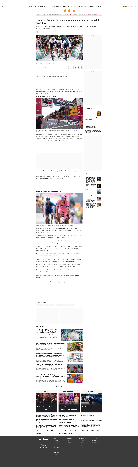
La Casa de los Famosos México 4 (74, 14)
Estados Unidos (43, 6)
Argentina (37, 6)
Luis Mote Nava (44, 31)
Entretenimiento (92, 6)
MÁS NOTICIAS (59, 386)
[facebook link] (41, 445)
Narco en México (99, 6)
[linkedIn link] (46, 447)
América (56, 440)
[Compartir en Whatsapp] (68, 67)
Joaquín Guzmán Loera (58, 14)
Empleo (69, 442)
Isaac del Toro (50, 72)
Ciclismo (52, 304)
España (53, 6)
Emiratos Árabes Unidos (60, 304)
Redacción (69, 440)
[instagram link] (46, 445)
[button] (2, 6)
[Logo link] (69, 10)
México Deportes (84, 6)
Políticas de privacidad (95, 442)
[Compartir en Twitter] (73, 67)
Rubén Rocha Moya (39, 14)
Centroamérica (66, 6)
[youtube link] (41, 447)
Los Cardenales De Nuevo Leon (48, 14)
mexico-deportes (71, 304)
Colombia (49, 6)
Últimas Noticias (77, 6)
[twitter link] (43, 445)
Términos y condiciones (95, 440)
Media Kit (82, 449)
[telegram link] (43, 447)
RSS (56, 456)
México (57, 6)
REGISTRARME (125, 6)
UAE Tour (46, 304)
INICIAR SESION (133, 6)
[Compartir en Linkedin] (76, 67)
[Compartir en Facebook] (71, 67)
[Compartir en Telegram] (78, 67)
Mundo (71, 6)
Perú (61, 6)
